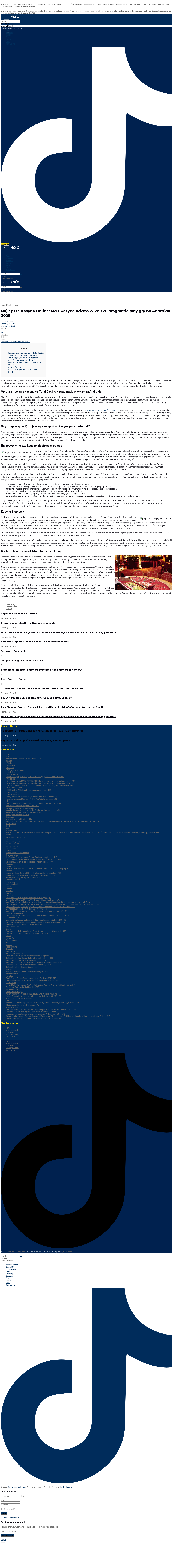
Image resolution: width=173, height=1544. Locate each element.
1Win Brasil (10, 763)
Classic (9, 850)
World (8, 30)
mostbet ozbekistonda (15, 913)
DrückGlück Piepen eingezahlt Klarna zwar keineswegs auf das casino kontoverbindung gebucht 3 (58, 632)
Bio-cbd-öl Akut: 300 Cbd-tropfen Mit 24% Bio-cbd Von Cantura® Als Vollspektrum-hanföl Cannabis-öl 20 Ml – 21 (52, 821)
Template (9, 976)
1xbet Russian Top (13, 794)
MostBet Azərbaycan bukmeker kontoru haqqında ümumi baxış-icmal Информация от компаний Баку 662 (50, 902)
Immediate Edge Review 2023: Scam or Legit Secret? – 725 (30, 875)
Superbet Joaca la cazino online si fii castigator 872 (27, 971)
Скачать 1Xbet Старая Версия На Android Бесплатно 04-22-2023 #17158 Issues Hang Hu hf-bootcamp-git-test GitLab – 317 (58, 1016)
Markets (9, 39)
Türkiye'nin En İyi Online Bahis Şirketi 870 (22, 987)
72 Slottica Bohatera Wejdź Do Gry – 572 (22, 806)
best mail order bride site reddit (19, 819)
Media (8, 893)
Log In (3, 1540)
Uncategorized (12, 305)
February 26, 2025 (8, 324)
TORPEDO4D (11, 983)
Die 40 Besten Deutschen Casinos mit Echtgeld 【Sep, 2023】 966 (33, 859)
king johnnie (10, 882)
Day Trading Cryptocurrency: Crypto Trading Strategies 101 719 (31, 857)
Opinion (9, 37)
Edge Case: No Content (14, 679)
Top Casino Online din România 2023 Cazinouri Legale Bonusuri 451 (33, 980)
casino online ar (12, 846)
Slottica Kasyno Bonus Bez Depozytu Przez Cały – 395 (28, 965)
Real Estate (10, 44)
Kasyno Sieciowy (15, 367)
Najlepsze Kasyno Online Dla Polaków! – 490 (24, 924)
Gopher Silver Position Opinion (19, 613)
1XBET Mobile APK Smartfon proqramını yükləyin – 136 (28, 790)
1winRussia (10, 779)
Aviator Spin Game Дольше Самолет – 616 (24, 812)
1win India (10, 768)
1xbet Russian (11, 792)
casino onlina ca (12, 844)
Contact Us (10, 1032)
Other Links (10, 1037)
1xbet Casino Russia (14, 788)
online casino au (12, 927)
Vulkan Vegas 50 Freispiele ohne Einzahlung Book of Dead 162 (31, 994)
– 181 (8, 754)
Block (8, 826)
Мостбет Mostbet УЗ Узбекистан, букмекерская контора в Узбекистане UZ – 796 (41, 1009)
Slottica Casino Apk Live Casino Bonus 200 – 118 (26, 960)
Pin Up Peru (10, 938)
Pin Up (8, 936)
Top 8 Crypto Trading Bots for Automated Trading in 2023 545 (31, 978)
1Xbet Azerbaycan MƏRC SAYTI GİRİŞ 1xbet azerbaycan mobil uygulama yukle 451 (40, 783)
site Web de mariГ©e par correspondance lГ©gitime (27, 956)
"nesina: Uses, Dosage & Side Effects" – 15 (23, 759)
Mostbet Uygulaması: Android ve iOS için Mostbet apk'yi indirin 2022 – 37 (36, 920)
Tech (8, 42)
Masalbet (9, 891)
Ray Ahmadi (8, 321)
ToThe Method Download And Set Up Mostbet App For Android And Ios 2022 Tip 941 (40, 985)
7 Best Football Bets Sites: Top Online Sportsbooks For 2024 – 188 (33, 803)
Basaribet (10, 817)
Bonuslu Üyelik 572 (13, 830)
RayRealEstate (66, 1252)
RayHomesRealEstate (17, 1252)
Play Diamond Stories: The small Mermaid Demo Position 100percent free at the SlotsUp (52, 707)
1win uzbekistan (12, 774)
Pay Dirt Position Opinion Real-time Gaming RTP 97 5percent (36, 698)
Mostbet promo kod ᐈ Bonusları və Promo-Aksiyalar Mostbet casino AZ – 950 (38, 915)
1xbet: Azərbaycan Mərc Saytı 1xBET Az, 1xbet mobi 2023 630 (31, 799)
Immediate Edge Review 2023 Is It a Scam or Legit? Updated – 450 (33, 873)
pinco (8, 942)
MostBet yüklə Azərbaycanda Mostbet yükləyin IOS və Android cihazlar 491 (36, 922)
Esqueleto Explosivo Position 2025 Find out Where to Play (35, 641)
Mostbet (9, 895)
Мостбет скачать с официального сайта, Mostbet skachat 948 (32, 1012)
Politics (9, 945)
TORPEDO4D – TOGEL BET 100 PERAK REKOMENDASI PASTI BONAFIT (42, 688)
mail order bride (12, 884)
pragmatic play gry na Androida (101, 410)
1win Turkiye (11, 772)
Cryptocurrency (12, 855)
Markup (9, 889)
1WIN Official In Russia (15, 770)
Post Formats (11, 947)
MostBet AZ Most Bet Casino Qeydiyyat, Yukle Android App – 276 (33, 900)
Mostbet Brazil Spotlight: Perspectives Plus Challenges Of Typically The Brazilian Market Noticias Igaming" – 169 (52, 904)
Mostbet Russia (12, 918)
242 (7, 801)
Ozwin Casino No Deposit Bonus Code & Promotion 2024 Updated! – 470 (36, 931)
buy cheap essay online (15, 837)
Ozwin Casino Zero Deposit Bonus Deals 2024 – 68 (27, 933)
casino (8, 839)
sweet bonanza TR (13, 974)
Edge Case (10, 866)
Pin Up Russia (11, 940)
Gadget (9, 871)
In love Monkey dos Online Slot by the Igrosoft (28, 623)
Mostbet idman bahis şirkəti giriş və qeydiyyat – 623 (27, 909)
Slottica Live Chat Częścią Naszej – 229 (22, 967)
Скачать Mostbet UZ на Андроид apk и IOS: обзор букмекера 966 (34, 1018)
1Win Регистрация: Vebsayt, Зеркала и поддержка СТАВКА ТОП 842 (35, 777)
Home (8, 28)
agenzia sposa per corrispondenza (20, 808)
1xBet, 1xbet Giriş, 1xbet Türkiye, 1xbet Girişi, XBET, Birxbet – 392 (32, 797)
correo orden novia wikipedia (17, 853)
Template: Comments (13, 651)
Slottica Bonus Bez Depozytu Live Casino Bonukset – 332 (29, 958)
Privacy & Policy (12, 1034)
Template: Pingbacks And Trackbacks (23, 660)
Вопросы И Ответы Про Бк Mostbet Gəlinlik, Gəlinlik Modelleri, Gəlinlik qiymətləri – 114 (42, 1003)
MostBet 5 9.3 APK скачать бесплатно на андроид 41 (28, 898)
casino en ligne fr (13, 841)
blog (7, 828)
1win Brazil (10, 765)
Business (9, 35)
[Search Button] (21, 274)
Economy (9, 33)
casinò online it (12, 848)
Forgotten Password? (10, 1517)
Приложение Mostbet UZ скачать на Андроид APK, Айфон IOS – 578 (35, 1014)
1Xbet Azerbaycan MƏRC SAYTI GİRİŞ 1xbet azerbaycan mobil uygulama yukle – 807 (40, 781)
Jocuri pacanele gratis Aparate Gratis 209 (23, 877)
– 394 (8, 756)
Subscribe (5, 244)
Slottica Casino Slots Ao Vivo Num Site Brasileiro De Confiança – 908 (34, 962)
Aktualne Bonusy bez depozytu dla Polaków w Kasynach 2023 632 (33, 810)
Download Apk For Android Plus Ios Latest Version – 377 (29, 862)
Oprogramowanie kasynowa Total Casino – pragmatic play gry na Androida (26, 354)
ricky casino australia (14, 953)
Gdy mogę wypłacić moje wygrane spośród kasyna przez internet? (23, 359)
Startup (9, 969)
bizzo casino (11, 824)
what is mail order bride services (19, 998)
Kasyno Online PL (13, 880)
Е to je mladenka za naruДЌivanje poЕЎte (22, 1005)
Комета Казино (12, 1007)
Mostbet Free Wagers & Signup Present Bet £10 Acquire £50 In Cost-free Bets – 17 (40, 907)
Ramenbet (10, 949)
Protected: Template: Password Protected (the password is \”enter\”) (41, 669)
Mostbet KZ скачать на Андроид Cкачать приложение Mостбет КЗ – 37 (36, 911)
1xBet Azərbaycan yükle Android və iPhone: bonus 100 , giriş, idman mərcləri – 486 (39, 785)
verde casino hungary (14, 992)
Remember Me (10, 1509)
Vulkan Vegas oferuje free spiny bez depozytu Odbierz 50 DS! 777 (33, 996)
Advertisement (12, 1030)
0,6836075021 (12, 761)
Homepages (11, 1269)
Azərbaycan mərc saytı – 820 (17, 815)
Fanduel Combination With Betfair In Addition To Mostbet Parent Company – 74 (38, 868)
